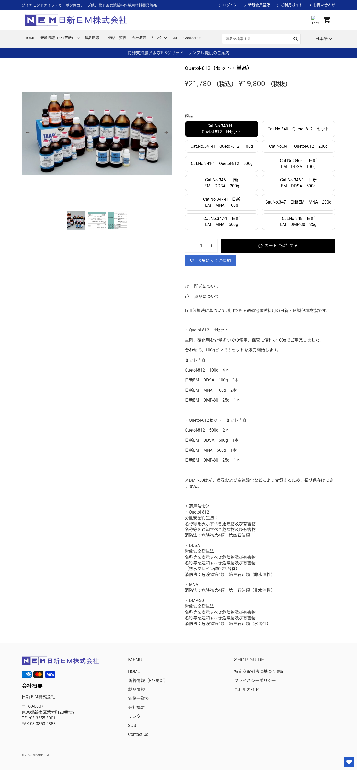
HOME (134, 671)
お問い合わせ (324, 5)
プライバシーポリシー (255, 680)
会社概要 (136, 707)
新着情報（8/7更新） (148, 680)
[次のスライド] (168, 133)
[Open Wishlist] (349, 762)
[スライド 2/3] (97, 220)
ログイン (230, 5)
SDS (132, 725)
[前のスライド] (26, 133)
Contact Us (138, 734)
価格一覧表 (138, 698)
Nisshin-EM (41, 755)
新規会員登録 (259, 5)
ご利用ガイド (292, 5)
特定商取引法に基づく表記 (259, 671)
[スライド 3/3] (117, 220)
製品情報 (136, 689)
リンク (134, 716)
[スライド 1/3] (76, 220)
